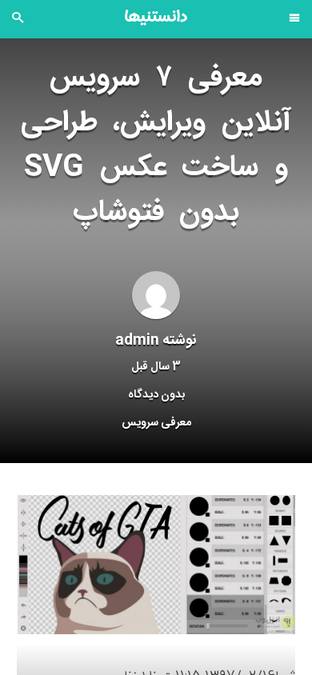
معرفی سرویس (156, 423)
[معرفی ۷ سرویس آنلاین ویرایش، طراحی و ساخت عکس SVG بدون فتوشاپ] (156, 565)
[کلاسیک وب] (156, 17)
